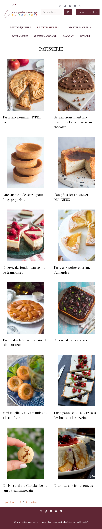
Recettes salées (78, 27)
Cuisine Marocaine (45, 36)
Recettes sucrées (48, 27)
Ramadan (68, 36)
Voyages (85, 36)
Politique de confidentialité (76, 522)
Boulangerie (20, 36)
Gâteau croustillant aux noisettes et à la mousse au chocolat (72, 122)
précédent (8, 502)
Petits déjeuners (20, 27)
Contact (44, 522)
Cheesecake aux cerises (70, 340)
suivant (33, 502)
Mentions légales (56, 522)
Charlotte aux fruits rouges (73, 485)
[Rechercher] (68, 12)
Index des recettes (88, 12)
